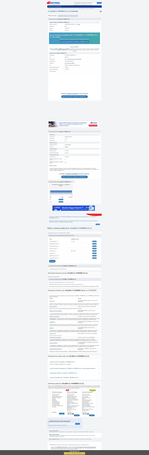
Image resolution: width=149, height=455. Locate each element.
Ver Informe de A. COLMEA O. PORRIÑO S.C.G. (74, 453)
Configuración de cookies (85, 444)
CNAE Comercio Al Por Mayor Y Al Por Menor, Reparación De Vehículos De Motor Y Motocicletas (74, 435)
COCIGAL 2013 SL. (53, 333)
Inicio (53, 8)
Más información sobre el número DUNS (74, 59)
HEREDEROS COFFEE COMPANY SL (56, 311)
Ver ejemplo (54, 412)
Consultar (69, 144)
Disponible (61, 199)
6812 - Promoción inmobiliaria (69, 63)
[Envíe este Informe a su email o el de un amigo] (100, 11)
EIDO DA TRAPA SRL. (53, 306)
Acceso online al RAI (76, 431)
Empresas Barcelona (71, 439)
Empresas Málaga (88, 439)
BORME (86, 431)
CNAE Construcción (92, 435)
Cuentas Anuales (90, 431)
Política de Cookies (78, 444)
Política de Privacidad (71, 444)
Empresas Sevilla (82, 439)
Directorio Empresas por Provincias (72, 8)
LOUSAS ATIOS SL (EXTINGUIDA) (55, 337)
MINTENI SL (52, 328)
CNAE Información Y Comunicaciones (54, 435)
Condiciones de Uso (65, 444)
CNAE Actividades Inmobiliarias (53, 436)
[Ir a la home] (53, 2)
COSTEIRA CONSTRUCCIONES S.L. (56, 349)
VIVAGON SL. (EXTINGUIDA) (54, 316)
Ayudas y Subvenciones (69, 431)
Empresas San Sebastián (63, 439)
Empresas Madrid (76, 439)
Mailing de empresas (62, 431)
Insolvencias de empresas (53, 431)
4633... (66, 59)
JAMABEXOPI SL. (52, 322)
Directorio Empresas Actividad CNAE (60, 8)
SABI (81, 431)
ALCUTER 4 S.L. (52, 301)
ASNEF (83, 431)
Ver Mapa (78, 24)
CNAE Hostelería (61, 436)
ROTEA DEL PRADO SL (54, 343)
